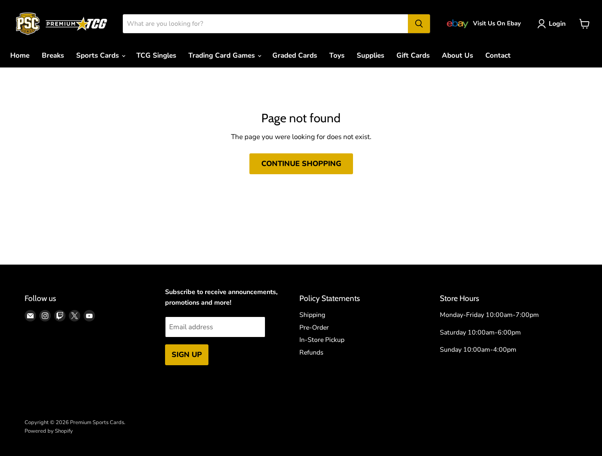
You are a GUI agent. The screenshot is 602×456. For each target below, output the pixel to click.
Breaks (53, 55)
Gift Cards (413, 55)
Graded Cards (294, 55)
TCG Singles (156, 55)
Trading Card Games (222, 55)
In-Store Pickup (321, 339)
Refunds (311, 352)
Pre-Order (314, 327)
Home (19, 55)
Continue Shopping (301, 163)
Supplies (370, 55)
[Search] (419, 23)
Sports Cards (98, 55)
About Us (457, 55)
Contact (498, 55)
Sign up (187, 354)
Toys (336, 55)
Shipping (312, 314)
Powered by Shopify (49, 431)
